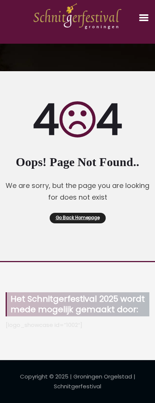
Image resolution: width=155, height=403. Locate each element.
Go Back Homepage (78, 218)
